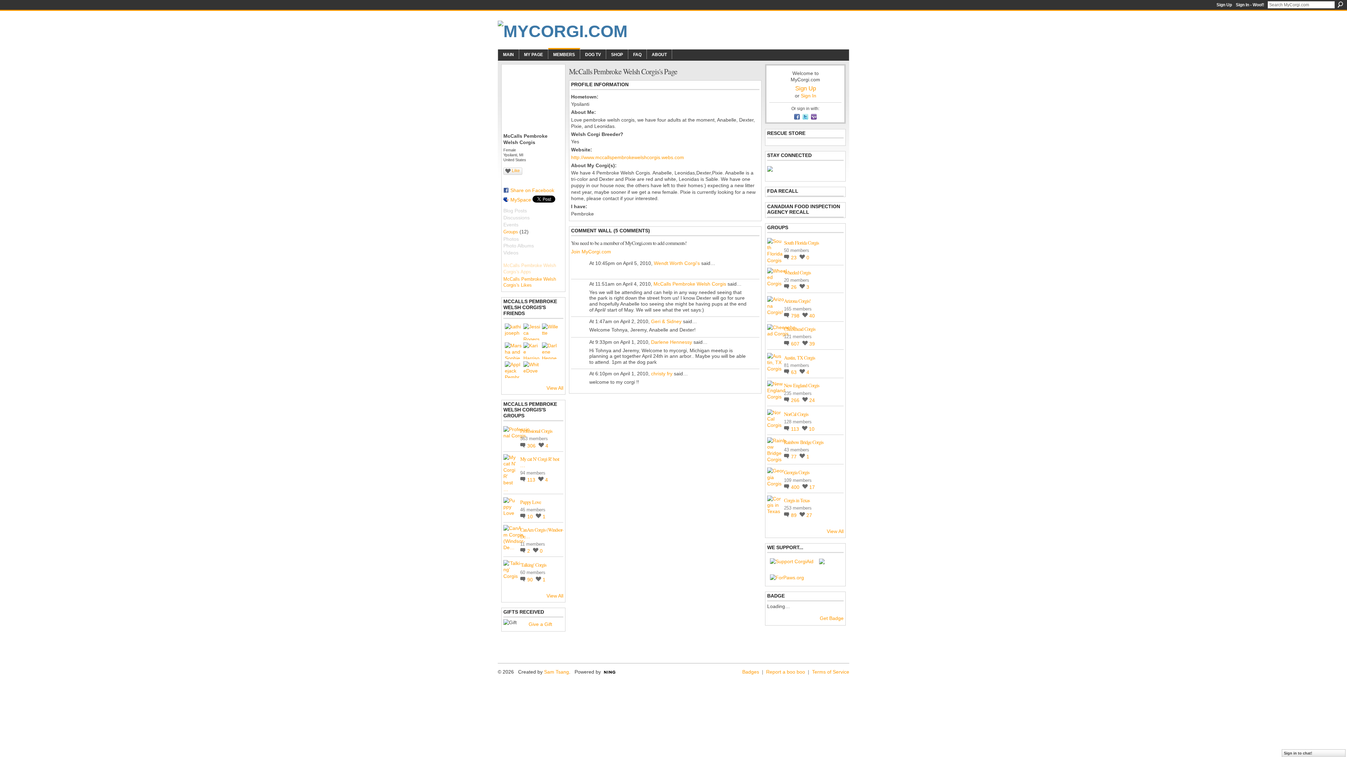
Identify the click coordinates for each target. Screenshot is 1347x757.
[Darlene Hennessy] (550, 350)
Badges (750, 672)
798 (796, 316)
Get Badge (832, 618)
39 (812, 344)
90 (530, 579)
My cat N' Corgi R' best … (539, 462)
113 (532, 480)
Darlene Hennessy (671, 342)
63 (794, 372)
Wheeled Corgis (797, 272)
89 (794, 515)
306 (532, 446)
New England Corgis (801, 385)
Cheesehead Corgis (799, 329)
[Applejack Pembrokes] (513, 369)
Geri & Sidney (666, 321)
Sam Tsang (556, 672)
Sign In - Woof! (1250, 4)
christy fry (661, 373)
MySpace (520, 200)
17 (812, 487)
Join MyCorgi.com (591, 251)
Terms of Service (830, 672)
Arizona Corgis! (797, 301)
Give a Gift (540, 624)
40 (812, 316)
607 (796, 344)
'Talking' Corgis (533, 564)
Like (516, 170)
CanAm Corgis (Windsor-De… (541, 532)
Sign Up (1224, 4)
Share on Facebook (532, 190)
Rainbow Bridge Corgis (803, 442)
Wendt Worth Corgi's (677, 263)
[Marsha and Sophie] (513, 350)
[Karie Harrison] (531, 350)
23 (794, 257)
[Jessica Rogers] (531, 331)
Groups (510, 231)
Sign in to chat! (1298, 753)
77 (794, 456)
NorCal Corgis (796, 414)
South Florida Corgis (801, 242)
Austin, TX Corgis (799, 357)
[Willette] (550, 331)
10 (530, 516)
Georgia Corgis (796, 472)
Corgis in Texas (797, 500)
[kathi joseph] (513, 331)
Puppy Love (530, 502)
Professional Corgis (536, 431)
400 (796, 487)
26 (794, 287)
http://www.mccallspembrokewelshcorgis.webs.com (627, 157)
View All (555, 388)
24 (812, 400)
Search (1340, 4)
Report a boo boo (785, 672)
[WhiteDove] (531, 369)
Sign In (808, 95)
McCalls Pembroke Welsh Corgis (690, 284)
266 (796, 400)
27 (809, 515)
